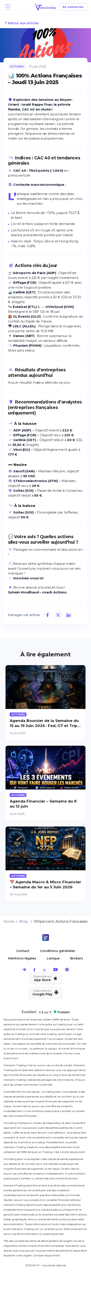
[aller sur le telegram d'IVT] (24, 970)
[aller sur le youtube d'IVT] (55, 970)
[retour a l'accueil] (45, 938)
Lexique (53, 958)
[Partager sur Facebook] (47, 615)
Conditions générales (57, 951)
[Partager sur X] (58, 615)
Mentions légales (22, 958)
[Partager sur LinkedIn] (68, 615)
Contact (22, 951)
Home (9, 921)
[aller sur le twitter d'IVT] (44, 970)
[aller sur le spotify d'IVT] (67, 970)
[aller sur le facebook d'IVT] (34, 970)
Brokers (76, 958)
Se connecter (73, 7)
